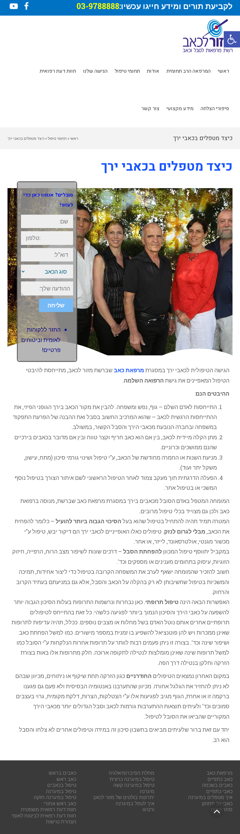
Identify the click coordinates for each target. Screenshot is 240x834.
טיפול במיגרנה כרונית (132, 779)
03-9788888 (98, 6)
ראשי (74, 138)
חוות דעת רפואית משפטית (48, 809)
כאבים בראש (62, 772)
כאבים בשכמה (217, 785)
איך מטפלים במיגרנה (210, 797)
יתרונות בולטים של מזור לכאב (123, 797)
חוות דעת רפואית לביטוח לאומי (44, 815)
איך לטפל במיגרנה (135, 803)
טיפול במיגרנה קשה (133, 785)
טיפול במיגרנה (61, 791)
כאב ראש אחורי (59, 803)
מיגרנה (147, 791)
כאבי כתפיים (219, 791)
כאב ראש (66, 779)
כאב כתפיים (220, 779)
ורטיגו (148, 809)
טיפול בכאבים (61, 785)
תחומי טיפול (57, 138)
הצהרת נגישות (61, 821)
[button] (232, 39)
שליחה (56, 305)
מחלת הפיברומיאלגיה (131, 772)
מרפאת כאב (129, 370)
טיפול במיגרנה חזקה (55, 797)
